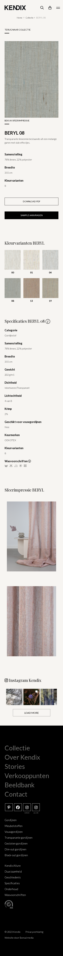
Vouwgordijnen (14, 831)
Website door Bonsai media (19, 937)
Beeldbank (20, 785)
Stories (15, 766)
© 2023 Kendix (12, 931)
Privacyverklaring (34, 931)
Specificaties (12, 883)
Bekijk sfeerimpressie (17, 120)
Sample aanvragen (31, 215)
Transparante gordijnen (18, 837)
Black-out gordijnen (16, 855)
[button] (14, 697)
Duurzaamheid (13, 871)
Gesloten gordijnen (16, 843)
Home (19, 17)
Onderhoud (11, 889)
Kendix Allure (13, 865)
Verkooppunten (27, 775)
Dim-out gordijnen (15, 849)
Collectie (29, 17)
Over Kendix (22, 757)
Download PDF (31, 201)
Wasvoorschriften (15, 895)
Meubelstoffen (13, 826)
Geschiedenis (13, 877)
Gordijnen (11, 820)
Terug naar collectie (18, 29)
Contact (16, 794)
